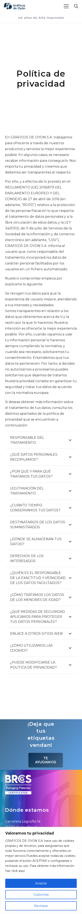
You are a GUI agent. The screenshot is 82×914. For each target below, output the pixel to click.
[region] (41, 870)
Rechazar (41, 906)
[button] (66, 6)
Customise (41, 894)
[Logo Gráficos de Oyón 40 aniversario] (14, 6)
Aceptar (41, 883)
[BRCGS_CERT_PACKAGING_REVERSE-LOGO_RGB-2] (41, 784)
